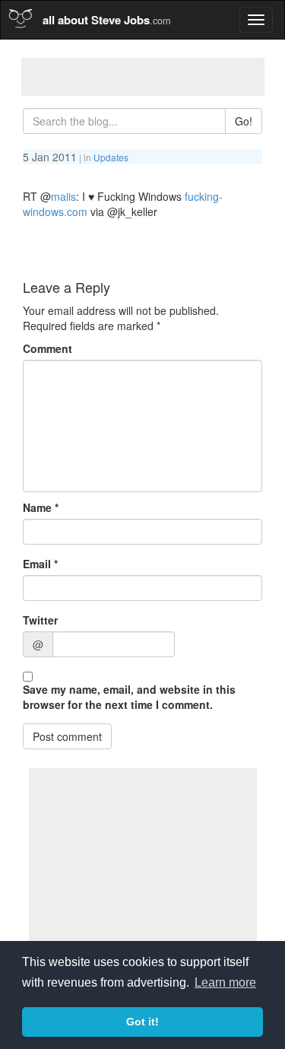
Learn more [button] (225, 982)
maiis (63, 196)
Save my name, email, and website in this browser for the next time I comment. (129, 697)
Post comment (67, 736)
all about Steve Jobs (107, 19)
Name (41, 507)
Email (40, 563)
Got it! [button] (142, 1022)
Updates (110, 157)
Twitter (40, 620)
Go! (243, 121)
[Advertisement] (142, 77)
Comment (47, 348)
